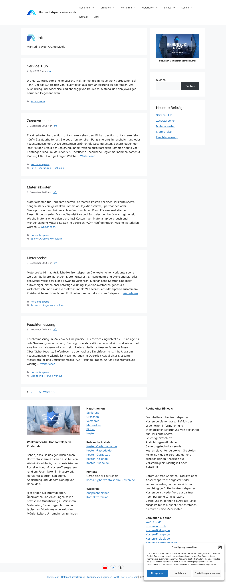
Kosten (185, 7)
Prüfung (48, 375)
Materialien (148, 7)
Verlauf (58, 375)
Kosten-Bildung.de (158, 530)
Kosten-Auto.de (156, 526)
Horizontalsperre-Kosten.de (57, 12)
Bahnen (35, 238)
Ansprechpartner (97, 493)
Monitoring (37, 375)
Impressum (53, 577)
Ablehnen (180, 573)
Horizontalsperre (40, 164)
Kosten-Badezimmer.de (101, 446)
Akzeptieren (157, 573)
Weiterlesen (87, 156)
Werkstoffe (56, 238)
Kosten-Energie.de (158, 534)
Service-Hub (37, 66)
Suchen (161, 79)
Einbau (167, 7)
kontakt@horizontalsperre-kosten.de (110, 480)
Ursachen (106, 7)
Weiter (49, 392)
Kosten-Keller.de (97, 458)
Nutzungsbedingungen (99, 577)
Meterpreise (37, 258)
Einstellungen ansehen (207, 573)
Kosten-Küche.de (97, 463)
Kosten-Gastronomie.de (161, 542)
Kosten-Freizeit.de (158, 538)
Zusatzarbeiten (39, 121)
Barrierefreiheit (129, 577)
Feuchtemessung (41, 324)
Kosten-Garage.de (98, 454)
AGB (116, 577)
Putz (33, 167)
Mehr (96, 16)
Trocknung (58, 167)
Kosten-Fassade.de (98, 450)
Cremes (44, 238)
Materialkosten (39, 187)
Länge (45, 305)
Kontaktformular (97, 497)
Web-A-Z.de (153, 522)
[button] (219, 547)
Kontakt (83, 16)
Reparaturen (44, 167)
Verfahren (126, 7)
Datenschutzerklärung (73, 577)
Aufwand (36, 305)
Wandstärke (56, 305)
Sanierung (85, 7)
